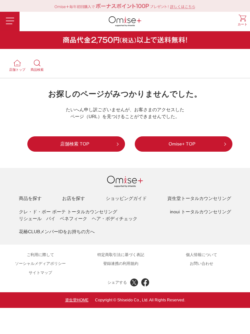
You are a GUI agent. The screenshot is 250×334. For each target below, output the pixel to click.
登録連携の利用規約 (120, 263)
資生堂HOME (77, 300)
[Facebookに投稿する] (145, 282)
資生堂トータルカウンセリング (199, 198)
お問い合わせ (201, 263)
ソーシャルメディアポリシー (40, 263)
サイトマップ (40, 272)
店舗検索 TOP (74, 143)
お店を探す (73, 198)
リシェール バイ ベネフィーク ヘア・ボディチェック (78, 218)
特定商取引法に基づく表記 (120, 254)
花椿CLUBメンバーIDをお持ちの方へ (57, 231)
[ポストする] (134, 282)
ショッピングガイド (126, 198)
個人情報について (201, 254)
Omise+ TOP (182, 143)
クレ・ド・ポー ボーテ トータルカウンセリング (68, 211)
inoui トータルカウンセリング (200, 211)
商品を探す (30, 198)
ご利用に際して (40, 254)
